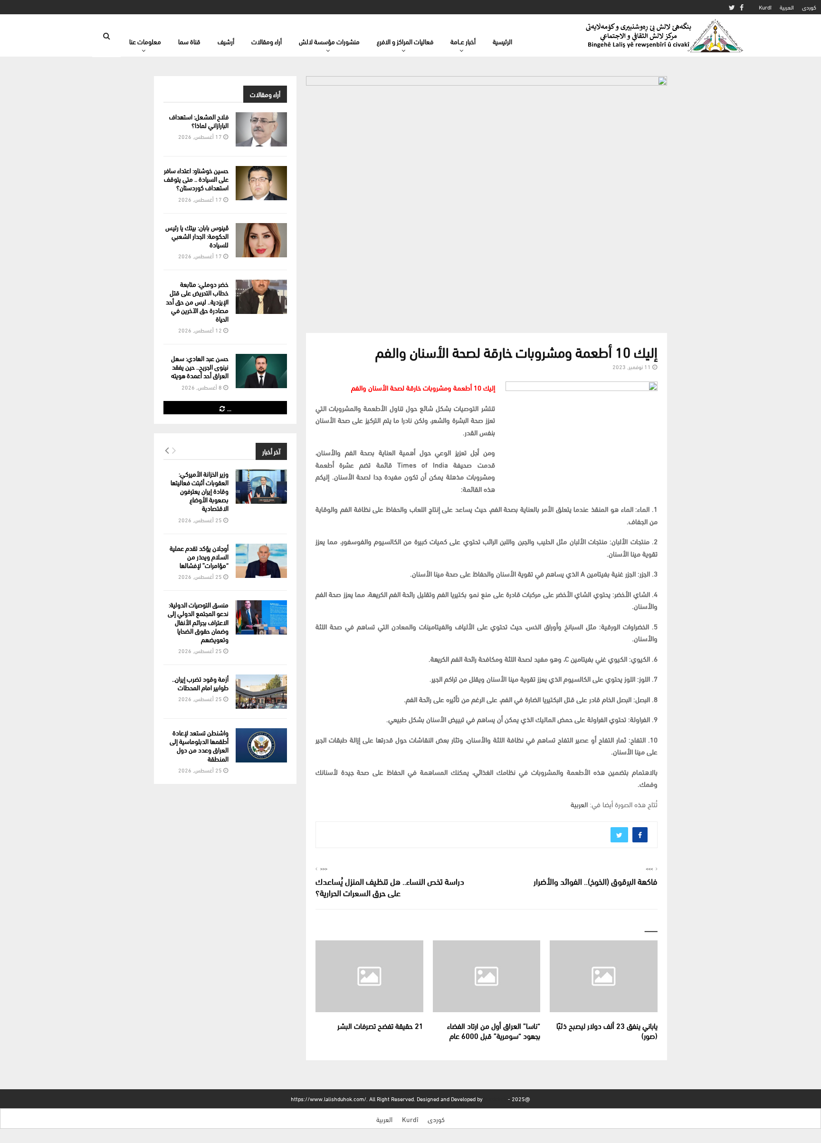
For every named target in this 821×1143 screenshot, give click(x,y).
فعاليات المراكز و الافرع (405, 41)
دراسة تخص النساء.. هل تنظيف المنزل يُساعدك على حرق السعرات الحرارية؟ (389, 886)
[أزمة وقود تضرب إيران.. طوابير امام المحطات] (261, 691)
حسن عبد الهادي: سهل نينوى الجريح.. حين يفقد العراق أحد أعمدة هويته (200, 366)
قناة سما (189, 41)
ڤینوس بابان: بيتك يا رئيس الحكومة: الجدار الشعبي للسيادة (197, 235)
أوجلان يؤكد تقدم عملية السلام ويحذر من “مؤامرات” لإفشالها (199, 556)
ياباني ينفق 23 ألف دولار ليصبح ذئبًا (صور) (607, 1030)
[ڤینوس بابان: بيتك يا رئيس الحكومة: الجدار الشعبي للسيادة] (261, 240)
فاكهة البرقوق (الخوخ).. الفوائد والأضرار (596, 880)
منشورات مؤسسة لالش (329, 41)
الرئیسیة (502, 41)
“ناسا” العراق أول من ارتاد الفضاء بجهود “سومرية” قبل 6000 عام (493, 1030)
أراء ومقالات (266, 41)
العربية (787, 7)
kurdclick (495, 1098)
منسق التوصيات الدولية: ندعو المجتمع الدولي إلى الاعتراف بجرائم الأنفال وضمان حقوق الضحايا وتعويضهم (198, 621)
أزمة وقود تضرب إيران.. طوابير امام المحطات (200, 683)
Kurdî (765, 7)
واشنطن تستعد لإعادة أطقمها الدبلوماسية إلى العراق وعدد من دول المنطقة (199, 745)
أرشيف (226, 41)
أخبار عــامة (463, 41)
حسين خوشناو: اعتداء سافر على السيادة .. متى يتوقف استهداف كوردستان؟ (196, 178)
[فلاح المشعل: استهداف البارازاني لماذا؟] (261, 129)
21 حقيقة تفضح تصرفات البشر (380, 1025)
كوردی (809, 7)
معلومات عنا (145, 41)
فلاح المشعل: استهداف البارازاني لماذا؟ (199, 120)
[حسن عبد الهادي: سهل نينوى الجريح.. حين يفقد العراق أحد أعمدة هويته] (261, 371)
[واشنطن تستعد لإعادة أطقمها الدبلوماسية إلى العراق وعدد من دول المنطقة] (261, 745)
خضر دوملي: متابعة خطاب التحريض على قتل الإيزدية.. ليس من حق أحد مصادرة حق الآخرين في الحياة (197, 301)
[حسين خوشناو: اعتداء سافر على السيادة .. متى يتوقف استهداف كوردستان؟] (261, 183)
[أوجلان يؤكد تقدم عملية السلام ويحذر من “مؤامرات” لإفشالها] (261, 561)
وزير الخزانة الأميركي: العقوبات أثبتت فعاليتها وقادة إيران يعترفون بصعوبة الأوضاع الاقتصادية (200, 491)
